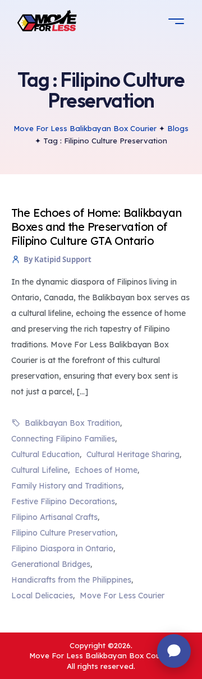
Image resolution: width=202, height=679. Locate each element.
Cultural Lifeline (39, 470)
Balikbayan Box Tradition (72, 423)
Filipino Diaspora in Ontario (62, 548)
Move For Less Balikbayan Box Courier (85, 128)
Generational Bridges (50, 564)
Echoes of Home (106, 470)
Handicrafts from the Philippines (71, 580)
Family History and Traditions (66, 486)
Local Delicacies (42, 595)
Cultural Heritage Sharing (133, 454)
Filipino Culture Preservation (63, 533)
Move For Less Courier (122, 595)
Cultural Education (45, 454)
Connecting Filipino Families (63, 439)
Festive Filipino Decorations (63, 501)
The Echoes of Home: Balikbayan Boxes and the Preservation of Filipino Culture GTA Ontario (96, 227)
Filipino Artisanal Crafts (54, 517)
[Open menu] (176, 21)
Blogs (178, 128)
